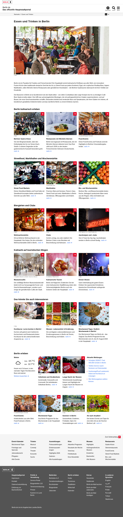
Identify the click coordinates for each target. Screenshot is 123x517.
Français (108, 486)
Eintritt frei (90, 453)
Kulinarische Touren (54, 280)
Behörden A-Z (54, 478)
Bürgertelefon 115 (36, 483)
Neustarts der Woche (75, 447)
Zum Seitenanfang (111, 437)
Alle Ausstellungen (55, 459)
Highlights (90, 444)
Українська (109, 499)
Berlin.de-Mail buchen (94, 484)
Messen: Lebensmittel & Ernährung (60, 329)
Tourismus (71, 481)
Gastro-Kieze (109, 444)
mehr (15, 151)
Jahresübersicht (17, 453)
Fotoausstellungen (55, 444)
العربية (107, 483)
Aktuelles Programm (75, 444)
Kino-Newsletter (73, 457)
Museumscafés (19, 280)
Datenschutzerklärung (19, 484)
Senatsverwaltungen (56, 481)
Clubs (48, 235)
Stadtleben (71, 484)
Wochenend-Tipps (45, 416)
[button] (107, 14)
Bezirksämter (53, 484)
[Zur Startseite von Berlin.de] (8, 471)
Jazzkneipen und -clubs (88, 235)
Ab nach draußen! (94, 416)
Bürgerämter (53, 487)
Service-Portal (35, 480)
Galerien (52, 456)
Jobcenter (52, 490)
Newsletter (90, 478)
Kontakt (14, 481)
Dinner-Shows (84, 280)
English (108, 480)
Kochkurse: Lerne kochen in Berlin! (27, 329)
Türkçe (107, 496)
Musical (33, 444)
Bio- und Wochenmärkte (88, 188)
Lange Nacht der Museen (72, 377)
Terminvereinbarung (37, 486)
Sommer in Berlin (69, 416)
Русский (108, 493)
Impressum (15, 478)
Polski (107, 490)
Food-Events (83, 139)
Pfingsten (15, 456)
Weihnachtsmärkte (21, 235)
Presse (32, 490)
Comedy (33, 447)
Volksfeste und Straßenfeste (49, 377)
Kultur (70, 478)
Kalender (71, 490)
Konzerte (33, 454)
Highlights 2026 (54, 453)
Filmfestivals (72, 454)
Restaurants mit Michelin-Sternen (59, 139)
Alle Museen (91, 459)
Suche (32, 457)
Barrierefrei (90, 456)
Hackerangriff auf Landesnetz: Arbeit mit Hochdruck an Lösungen (98, 373)
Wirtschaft (71, 487)
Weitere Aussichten (20, 376)
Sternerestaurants (111, 447)
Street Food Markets (22, 188)
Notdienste (90, 481)
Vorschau (71, 451)
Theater (33, 451)
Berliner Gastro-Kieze (22, 139)
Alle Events (16, 459)
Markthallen (50, 188)
